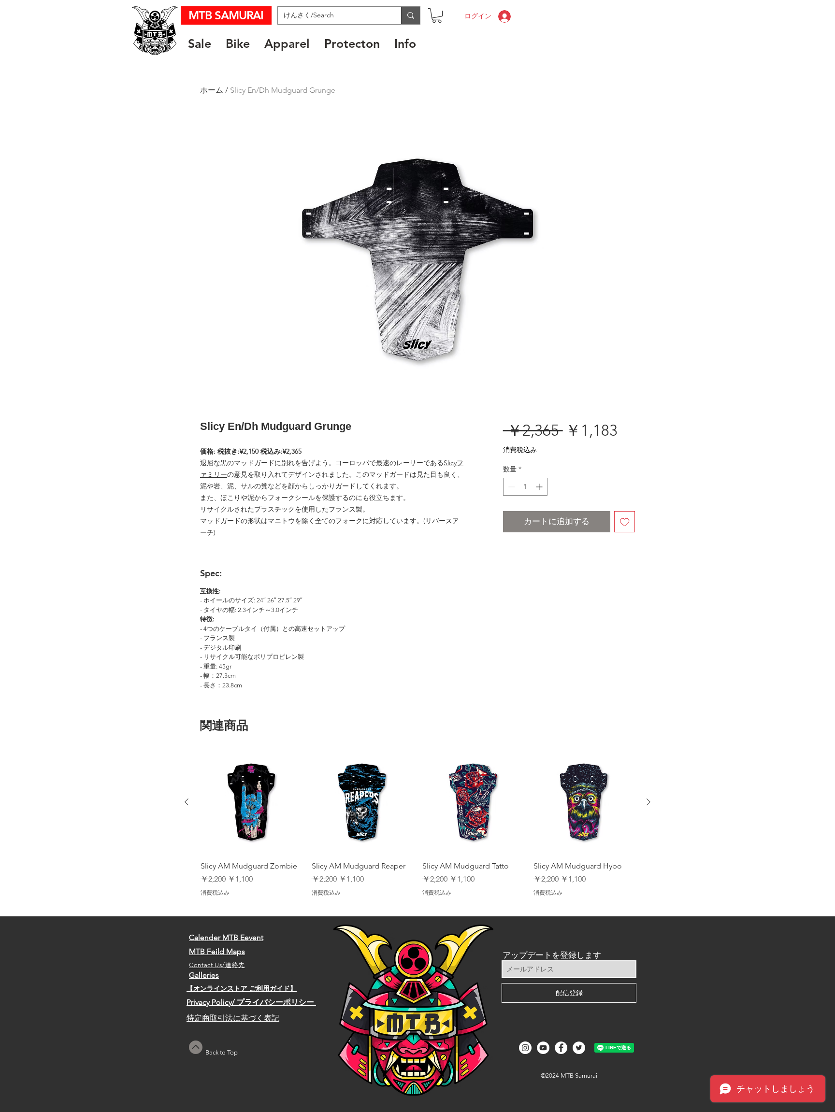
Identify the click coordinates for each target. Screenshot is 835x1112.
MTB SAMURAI (227, 15)
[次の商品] (648, 802)
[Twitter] (579, 1047)
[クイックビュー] (251, 802)
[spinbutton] (525, 486)
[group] (417, 829)
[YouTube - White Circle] (543, 1047)
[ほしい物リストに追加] (624, 521)
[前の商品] (186, 802)
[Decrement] (510, 486)
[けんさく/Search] (410, 15)
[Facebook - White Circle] (561, 1047)
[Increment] (540, 486)
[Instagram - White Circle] (525, 1047)
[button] (437, 15)
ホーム (211, 90)
